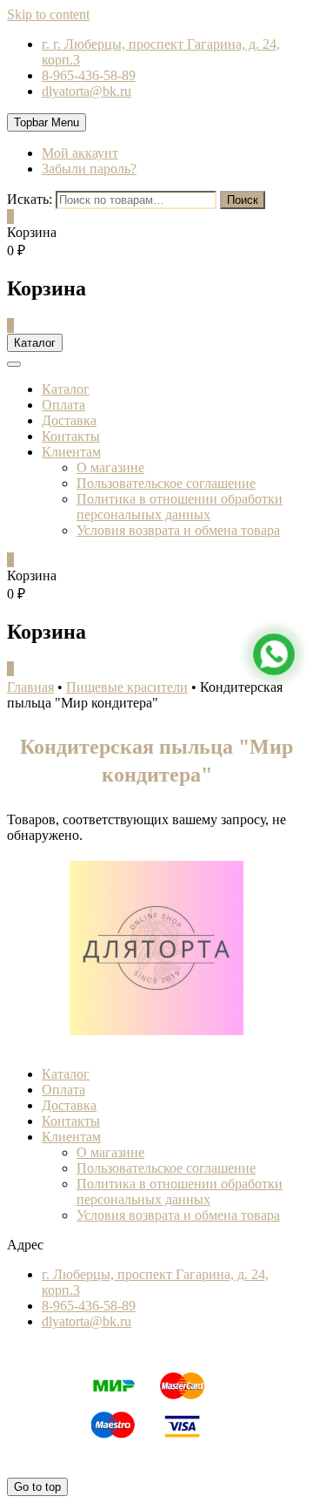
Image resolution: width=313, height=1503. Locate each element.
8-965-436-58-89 (89, 75)
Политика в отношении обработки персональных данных (180, 506)
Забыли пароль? (89, 168)
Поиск (242, 199)
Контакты (71, 436)
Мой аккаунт (80, 153)
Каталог (66, 389)
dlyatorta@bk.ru (86, 91)
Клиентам (71, 451)
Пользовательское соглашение (166, 483)
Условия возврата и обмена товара (178, 530)
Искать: (29, 199)
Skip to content (48, 14)
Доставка (69, 420)
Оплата (63, 404)
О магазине (110, 467)
